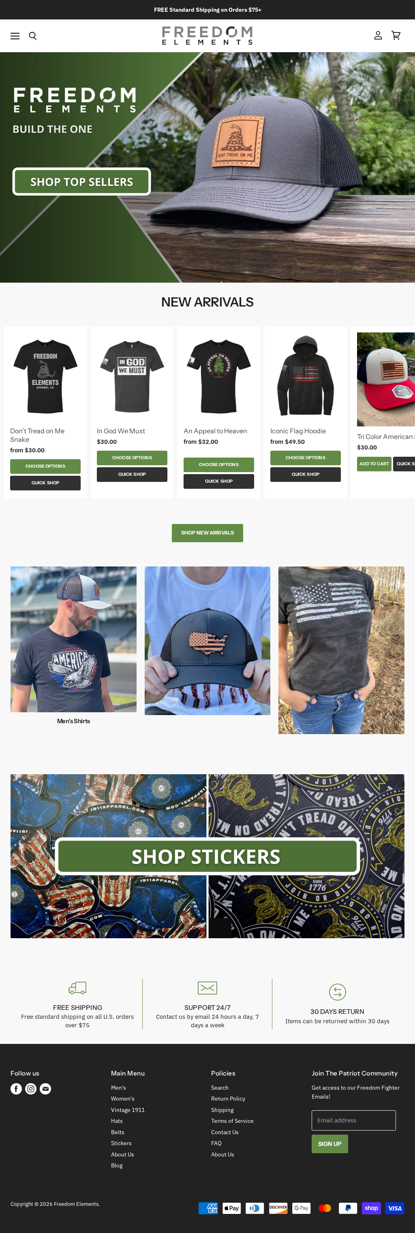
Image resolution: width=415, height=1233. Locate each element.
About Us (122, 1154)
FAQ (216, 1143)
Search (220, 1087)
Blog (116, 1165)
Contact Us (225, 1132)
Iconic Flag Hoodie (298, 431)
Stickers (121, 1143)
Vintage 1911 (128, 1110)
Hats (117, 1120)
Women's (123, 1098)
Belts (117, 1132)
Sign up (330, 1144)
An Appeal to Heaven (215, 431)
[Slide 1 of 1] (207, 167)
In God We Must (121, 431)
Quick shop (45, 483)
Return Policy (228, 1098)
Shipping (222, 1110)
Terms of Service (232, 1120)
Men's (118, 1087)
